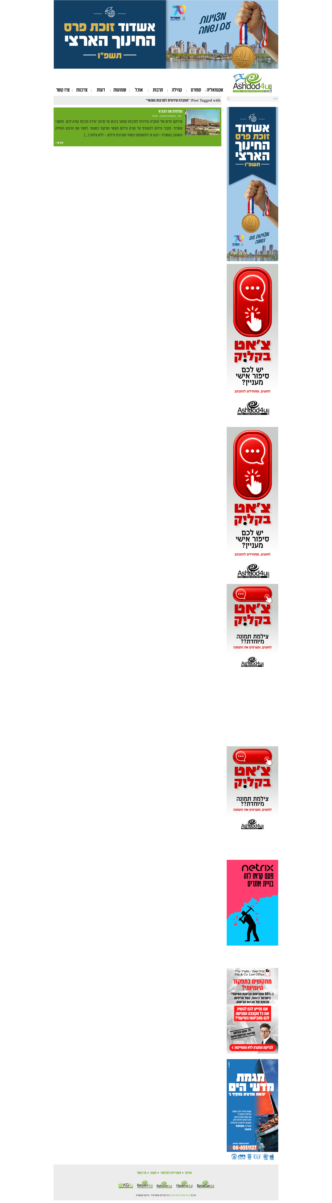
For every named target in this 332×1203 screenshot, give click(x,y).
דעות (101, 90)
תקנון (153, 1173)
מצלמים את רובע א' (170, 111)
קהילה (177, 90)
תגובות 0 (155, 116)
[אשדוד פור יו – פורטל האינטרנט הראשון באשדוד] (255, 82)
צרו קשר (63, 90)
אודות (188, 1173)
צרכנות (81, 90)
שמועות (119, 90)
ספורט (196, 90)
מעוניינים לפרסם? (170, 1173)
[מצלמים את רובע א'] (202, 122)
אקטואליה (215, 90)
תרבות (158, 90)
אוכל (139, 90)
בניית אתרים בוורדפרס (180, 1195)
